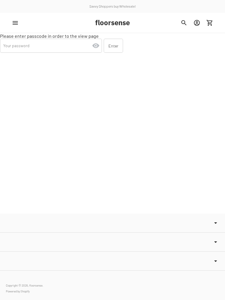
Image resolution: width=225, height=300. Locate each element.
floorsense (35, 285)
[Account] (196, 22)
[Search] (184, 22)
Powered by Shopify (18, 291)
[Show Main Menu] (15, 22)
